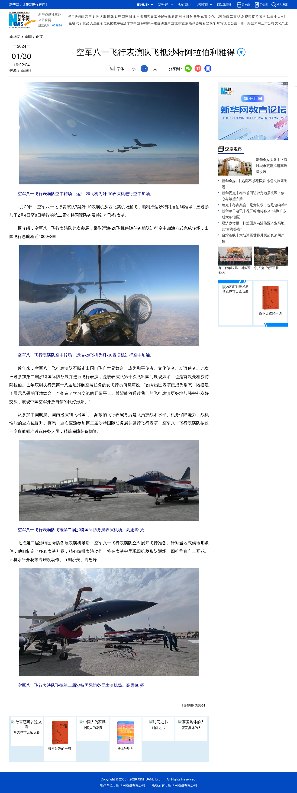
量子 (197, 16)
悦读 (226, 23)
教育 (174, 16)
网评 (125, 16)
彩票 (206, 23)
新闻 (28, 36)
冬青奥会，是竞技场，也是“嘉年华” (259, 205)
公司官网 (44, 20)
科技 (182, 16)
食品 (86, 23)
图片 (255, 16)
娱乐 (213, 23)
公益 (234, 23)
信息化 (108, 23)
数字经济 (119, 23)
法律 (270, 16)
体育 (204, 16)
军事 (233, 16)
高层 (88, 16)
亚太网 (256, 23)
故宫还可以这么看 (27, 732)
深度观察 (233, 149)
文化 (211, 16)
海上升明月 (125, 748)
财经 (118, 16)
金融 (72, 23)
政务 (262, 16)
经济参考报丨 (232, 223)
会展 (199, 23)
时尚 (219, 23)
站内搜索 (282, 4)
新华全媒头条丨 (268, 159)
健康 (226, 16)
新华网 (14, 36)
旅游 (184, 23)
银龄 (157, 23)
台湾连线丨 (230, 235)
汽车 (79, 23)
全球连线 (164, 16)
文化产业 (281, 23)
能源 (192, 23)
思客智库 (150, 16)
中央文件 (280, 16)
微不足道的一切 (59, 748)
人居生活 (96, 23)
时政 (96, 16)
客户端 (246, 4)
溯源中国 (167, 23)
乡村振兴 (147, 23)
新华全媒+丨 (231, 181)
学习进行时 (76, 16)
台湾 (139, 16)
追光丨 (227, 205)
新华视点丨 (230, 193)
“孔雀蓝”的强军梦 (266, 268)
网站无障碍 (224, 4)
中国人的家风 (92, 727)
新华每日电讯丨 (234, 211)
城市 (177, 23)
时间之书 (158, 727)
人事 (103, 16)
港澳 (132, 16)
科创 (189, 16)
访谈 (240, 16)
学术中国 (133, 23)
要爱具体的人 (191, 727)
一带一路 (244, 23)
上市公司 (267, 23)
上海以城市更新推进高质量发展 (271, 165)
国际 (110, 16)
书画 (219, 16)
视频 (248, 16)
